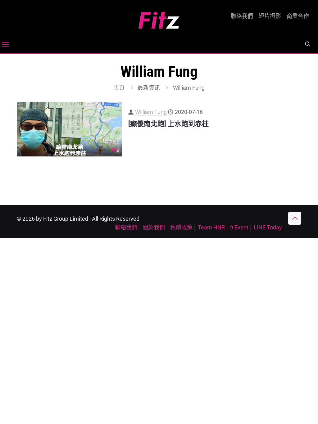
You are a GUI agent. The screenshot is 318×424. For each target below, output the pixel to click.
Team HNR (211, 227)
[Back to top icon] (294, 218)
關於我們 (154, 227)
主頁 (119, 87)
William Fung (151, 112)
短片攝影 (270, 16)
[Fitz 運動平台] (159, 18)
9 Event (239, 227)
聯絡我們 (242, 16)
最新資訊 (149, 87)
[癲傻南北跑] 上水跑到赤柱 (168, 124)
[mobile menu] (5, 44)
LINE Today (268, 227)
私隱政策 (181, 227)
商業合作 (298, 16)
